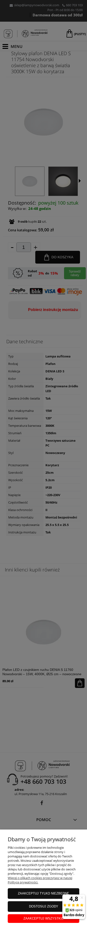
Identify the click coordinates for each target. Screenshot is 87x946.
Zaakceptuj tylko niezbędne (43, 893)
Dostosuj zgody (43, 906)
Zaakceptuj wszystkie (43, 918)
